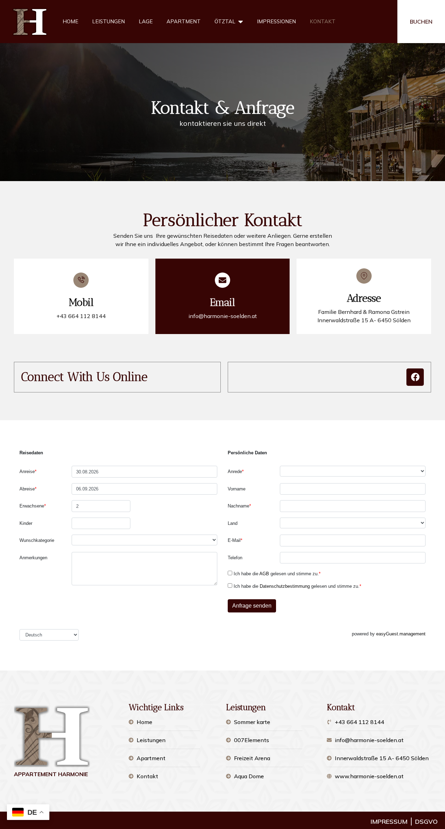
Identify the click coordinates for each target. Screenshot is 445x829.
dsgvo (426, 822)
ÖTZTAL (225, 21)
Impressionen (276, 21)
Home (70, 21)
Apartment (184, 21)
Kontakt (322, 21)
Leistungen (108, 21)
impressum (389, 822)
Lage (146, 21)
